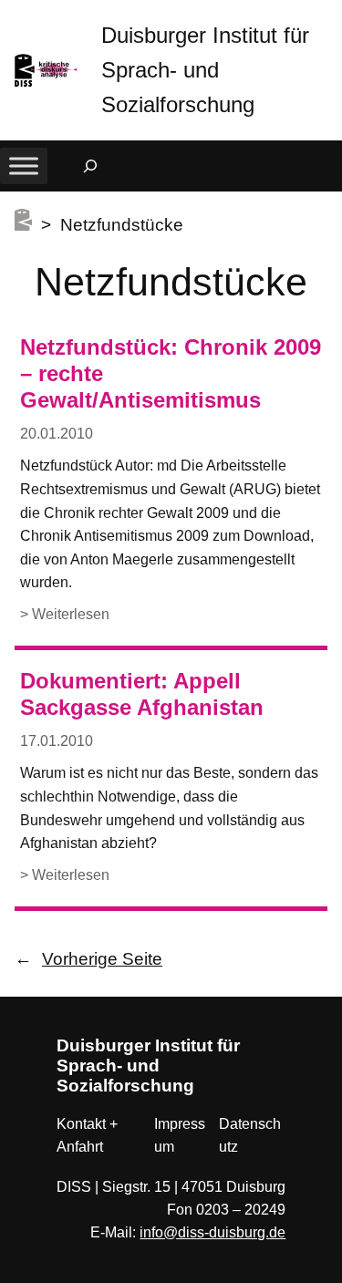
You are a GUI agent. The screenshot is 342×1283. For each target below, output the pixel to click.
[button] (328, 17)
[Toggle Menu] (23, 165)
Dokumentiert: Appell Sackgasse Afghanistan (142, 693)
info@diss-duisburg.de (212, 1232)
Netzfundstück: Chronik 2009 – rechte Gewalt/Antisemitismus (170, 374)
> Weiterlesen (64, 615)
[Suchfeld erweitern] (90, 165)
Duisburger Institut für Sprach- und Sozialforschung (205, 70)
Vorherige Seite (88, 958)
